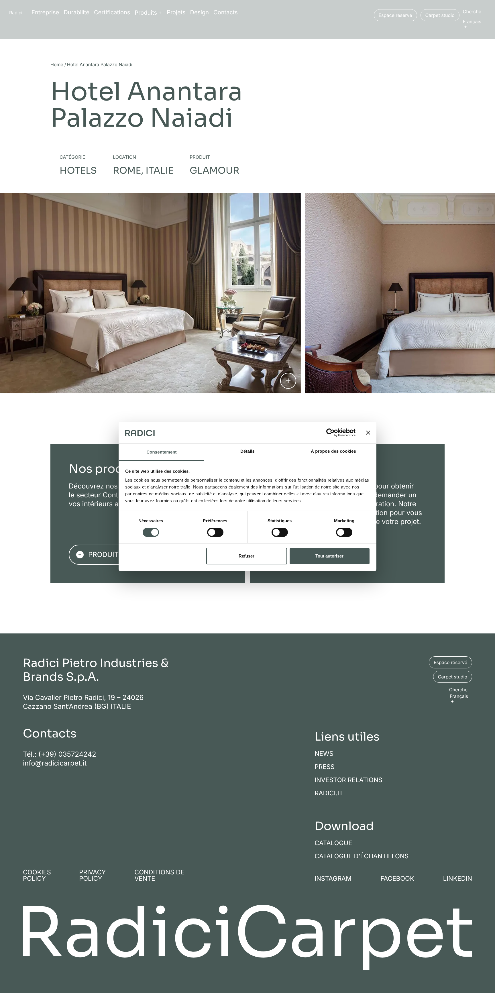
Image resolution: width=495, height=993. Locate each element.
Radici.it (329, 793)
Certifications (112, 12)
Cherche (472, 11)
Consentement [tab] (161, 452)
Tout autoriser (329, 556)
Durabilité (76, 12)
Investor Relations (348, 780)
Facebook (397, 879)
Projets (176, 12)
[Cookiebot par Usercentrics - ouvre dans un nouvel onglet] (330, 432)
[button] (474, 23)
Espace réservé (395, 15)
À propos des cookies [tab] (333, 451)
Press (325, 767)
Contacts (225, 12)
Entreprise (45, 12)
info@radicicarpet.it (55, 763)
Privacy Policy (92, 875)
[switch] (215, 532)
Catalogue (333, 843)
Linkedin (457, 879)
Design (199, 12)
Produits (146, 12)
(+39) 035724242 (67, 754)
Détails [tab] (247, 451)
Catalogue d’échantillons (361, 856)
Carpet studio (440, 15)
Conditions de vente (159, 875)
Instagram (333, 879)
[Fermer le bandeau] (368, 433)
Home (56, 64)
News (324, 754)
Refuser (246, 556)
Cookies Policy (37, 875)
